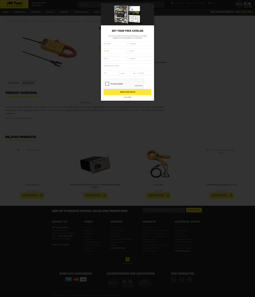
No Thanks (127, 97)
